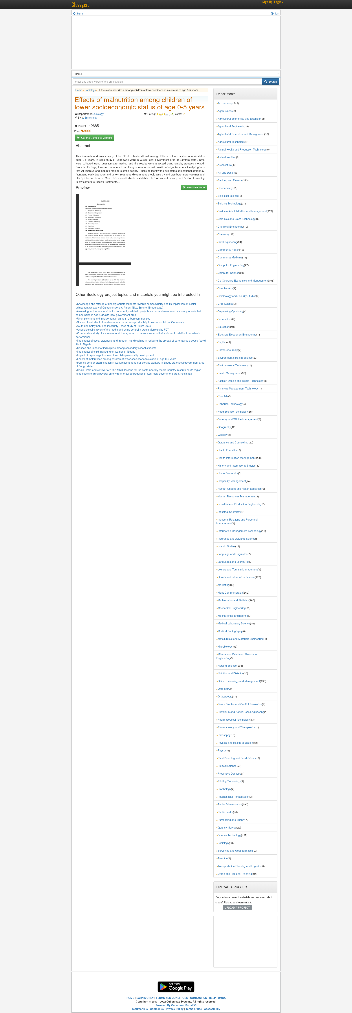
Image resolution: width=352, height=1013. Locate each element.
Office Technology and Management (239, 681)
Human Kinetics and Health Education (240, 488)
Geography (224, 427)
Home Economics (228, 473)
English (222, 342)
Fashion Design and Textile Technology (240, 381)
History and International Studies (237, 465)
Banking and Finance (230, 180)
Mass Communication (230, 592)
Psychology (224, 789)
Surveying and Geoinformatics (235, 850)
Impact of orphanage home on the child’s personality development (115, 355)
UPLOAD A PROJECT (237, 907)
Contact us (157, 1009)
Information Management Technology (239, 531)
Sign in (80, 13)
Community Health (228, 249)
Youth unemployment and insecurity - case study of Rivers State (114, 326)
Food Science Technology (233, 411)
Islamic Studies (226, 546)
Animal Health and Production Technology (242, 149)
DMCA (222, 998)
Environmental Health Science (235, 357)
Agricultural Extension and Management (241, 134)
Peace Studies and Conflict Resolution (240, 704)
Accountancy (225, 103)
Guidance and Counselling (233, 442)
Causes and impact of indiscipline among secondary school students (116, 348)
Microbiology (225, 646)
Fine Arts (223, 396)
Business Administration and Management (242, 211)
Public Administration (230, 804)
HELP (212, 998)
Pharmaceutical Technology (234, 719)
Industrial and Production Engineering (239, 504)
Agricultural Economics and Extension (239, 118)
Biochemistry (225, 188)
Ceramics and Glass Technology (236, 219)
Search (272, 81)
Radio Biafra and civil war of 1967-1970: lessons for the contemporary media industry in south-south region (139, 370)
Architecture (225, 165)
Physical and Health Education (235, 742)
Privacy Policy (175, 1009)
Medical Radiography (230, 631)
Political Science (227, 766)
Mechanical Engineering (232, 608)
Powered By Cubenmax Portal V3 (176, 1005)
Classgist (80, 4)
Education (223, 327)
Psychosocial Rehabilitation (233, 796)
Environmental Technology (233, 365)
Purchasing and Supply (231, 820)
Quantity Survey (227, 827)
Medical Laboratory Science (234, 623)
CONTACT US (198, 998)
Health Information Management (236, 458)
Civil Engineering (227, 242)
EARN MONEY (145, 998)
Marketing (223, 585)
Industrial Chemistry (229, 512)
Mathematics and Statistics (233, 600)
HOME (130, 998)
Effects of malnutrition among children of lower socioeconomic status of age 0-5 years (126, 359)
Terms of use (194, 1009)
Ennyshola (91, 117)
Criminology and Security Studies (237, 296)
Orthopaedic (225, 696)
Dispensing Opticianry (230, 311)
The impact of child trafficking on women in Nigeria (106, 351)
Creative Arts (225, 288)
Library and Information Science (236, 577)
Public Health (225, 812)
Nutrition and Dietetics (230, 673)
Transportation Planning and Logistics (239, 866)
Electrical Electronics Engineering (237, 334)
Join (277, 13)
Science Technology (229, 835)
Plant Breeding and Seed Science (237, 758)
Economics (224, 319)
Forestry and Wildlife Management (238, 419)
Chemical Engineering (230, 226)
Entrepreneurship (228, 350)
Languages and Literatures (233, 561)
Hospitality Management (232, 481)
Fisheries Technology (230, 404)
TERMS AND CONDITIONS (172, 998)
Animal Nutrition (227, 157)
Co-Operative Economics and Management (243, 280)
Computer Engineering (231, 265)
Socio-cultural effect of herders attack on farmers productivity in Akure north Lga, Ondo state (130, 322)
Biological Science (228, 195)
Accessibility (212, 1009)
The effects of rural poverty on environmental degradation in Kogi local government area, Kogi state (134, 373)
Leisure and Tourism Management (238, 569)
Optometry (224, 689)
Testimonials (140, 1009)
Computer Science (228, 273)
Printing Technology (229, 781)
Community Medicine (230, 257)
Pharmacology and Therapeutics (237, 727)
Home (78, 90)
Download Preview (195, 187)
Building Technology (229, 203)
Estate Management (229, 373)
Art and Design (226, 172)
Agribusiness (225, 111)
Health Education (228, 450)
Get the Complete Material (96, 137)
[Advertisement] (176, 43)
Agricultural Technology (231, 142)
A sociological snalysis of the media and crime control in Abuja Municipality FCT (123, 329)
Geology (223, 434)
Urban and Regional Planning (235, 874)
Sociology (90, 90)
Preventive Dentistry (229, 773)
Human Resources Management (237, 496)
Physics (222, 750)
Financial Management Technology (238, 388)
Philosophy (224, 735)
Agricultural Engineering (231, 126)
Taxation (223, 858)
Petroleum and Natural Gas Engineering (241, 712)
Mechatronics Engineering (233, 615)
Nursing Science (227, 665)
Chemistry (224, 234)
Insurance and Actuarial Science (236, 538)
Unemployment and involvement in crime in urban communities (113, 318)
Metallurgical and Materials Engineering (241, 639)
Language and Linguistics (232, 554)
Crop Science (225, 303)
